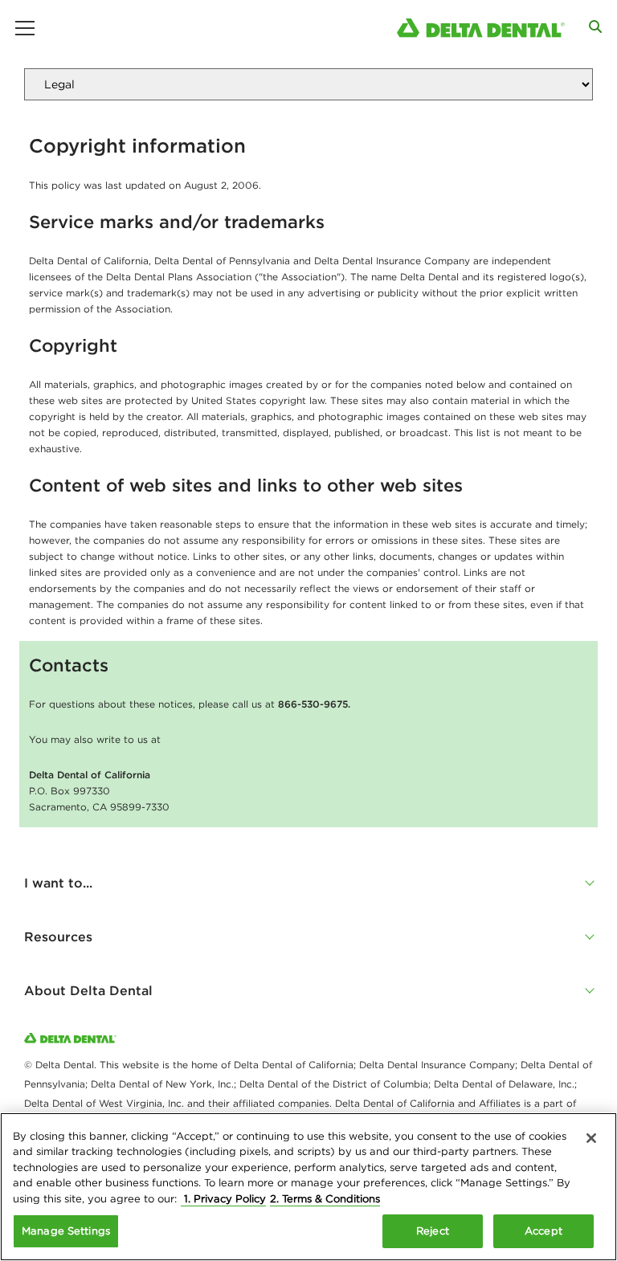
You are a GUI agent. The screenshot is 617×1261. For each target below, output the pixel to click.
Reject (432, 1231)
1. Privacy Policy (223, 1199)
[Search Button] (595, 26)
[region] (308, 1186)
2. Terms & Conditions (325, 1199)
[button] (308, 882)
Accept (543, 1231)
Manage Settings (66, 1231)
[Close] (591, 1138)
